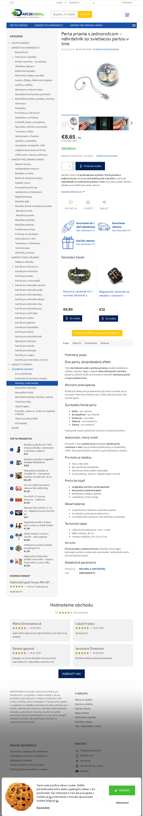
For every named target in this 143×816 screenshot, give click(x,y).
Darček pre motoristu (26, 271)
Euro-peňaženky (23, 374)
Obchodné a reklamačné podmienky (29, 751)
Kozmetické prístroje (26, 187)
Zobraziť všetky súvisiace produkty (97, 333)
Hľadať (85, 14)
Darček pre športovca (26, 266)
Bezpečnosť (21, 52)
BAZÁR (15, 428)
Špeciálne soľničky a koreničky (31, 127)
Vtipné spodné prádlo (26, 418)
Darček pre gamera (25, 322)
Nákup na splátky (84, 700)
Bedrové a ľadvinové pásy (28, 178)
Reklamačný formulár (21, 760)
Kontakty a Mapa (83, 722)
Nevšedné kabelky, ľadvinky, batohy (34, 397)
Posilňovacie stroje (25, 229)
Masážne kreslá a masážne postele (33, 206)
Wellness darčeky (24, 262)
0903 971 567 (86, 755)
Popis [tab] (66, 343)
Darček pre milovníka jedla (29, 290)
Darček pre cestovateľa (27, 281)
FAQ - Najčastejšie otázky (88, 726)
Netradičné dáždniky (26, 388)
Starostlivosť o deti (25, 238)
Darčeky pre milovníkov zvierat (31, 360)
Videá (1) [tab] (77, 343)
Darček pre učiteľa (24, 346)
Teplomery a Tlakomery (27, 243)
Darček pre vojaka (24, 355)
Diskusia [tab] (105, 343)
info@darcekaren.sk (90, 750)
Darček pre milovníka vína (28, 304)
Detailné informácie (71, 192)
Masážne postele (25, 215)
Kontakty (74, 2)
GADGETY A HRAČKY (22, 364)
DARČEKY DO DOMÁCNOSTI (26, 48)
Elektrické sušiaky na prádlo (29, 75)
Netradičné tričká (24, 392)
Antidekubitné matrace (27, 169)
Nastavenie (43, 807)
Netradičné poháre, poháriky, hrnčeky (35, 99)
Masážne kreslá (24, 211)
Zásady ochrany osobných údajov (27, 765)
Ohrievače (20, 103)
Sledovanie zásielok (85, 717)
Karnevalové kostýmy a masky (31, 378)
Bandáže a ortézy (24, 173)
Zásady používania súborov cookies (28, 769)
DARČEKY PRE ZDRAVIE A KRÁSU (28, 159)
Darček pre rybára (24, 318)
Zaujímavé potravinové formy (30, 150)
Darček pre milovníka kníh (28, 336)
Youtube (84, 771)
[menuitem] (18, 25)
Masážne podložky (25, 220)
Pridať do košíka (92, 165)
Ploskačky (20, 108)
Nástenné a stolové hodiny (29, 89)
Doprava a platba (84, 704)
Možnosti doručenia (107, 156)
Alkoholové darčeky (25, 341)
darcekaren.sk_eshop (91, 766)
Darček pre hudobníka (26, 327)
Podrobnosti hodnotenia (106, 49)
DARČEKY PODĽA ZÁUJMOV (25, 257)
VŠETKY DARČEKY (21, 43)
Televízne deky (23, 402)
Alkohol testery (23, 164)
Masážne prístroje (24, 225)
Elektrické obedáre (25, 71)
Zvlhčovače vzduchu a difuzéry (31, 155)
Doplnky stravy (23, 183)
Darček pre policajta (25, 350)
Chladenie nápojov (24, 66)
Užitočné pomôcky (25, 253)
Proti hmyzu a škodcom (27, 113)
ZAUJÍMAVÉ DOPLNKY (22, 369)
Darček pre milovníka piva (28, 308)
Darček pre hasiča (24, 332)
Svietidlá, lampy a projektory (30, 122)
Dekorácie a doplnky (25, 57)
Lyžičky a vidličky (24, 85)
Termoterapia (22, 248)
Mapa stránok (82, 713)
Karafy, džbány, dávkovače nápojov (33, 80)
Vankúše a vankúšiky (25, 141)
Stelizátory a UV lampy (26, 117)
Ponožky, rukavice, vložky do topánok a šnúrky (35, 412)
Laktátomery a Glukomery (28, 192)
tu (50, 797)
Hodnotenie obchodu (71, 604)
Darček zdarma (83, 708)
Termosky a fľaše (24, 131)
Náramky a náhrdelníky (27, 383)
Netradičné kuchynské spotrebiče (33, 94)
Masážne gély (22, 201)
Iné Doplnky (21, 423)
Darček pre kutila (24, 276)
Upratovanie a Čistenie (27, 136)
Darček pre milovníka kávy (28, 294)
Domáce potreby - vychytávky (30, 61)
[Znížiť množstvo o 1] (74, 168)
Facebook (85, 761)
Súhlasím (124, 790)
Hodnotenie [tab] (91, 343)
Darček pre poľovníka (26, 313)
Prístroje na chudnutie (26, 234)
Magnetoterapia (23, 197)
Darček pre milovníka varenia (30, 285)
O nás (59, 2)
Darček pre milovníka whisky (30, 299)
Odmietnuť (122, 803)
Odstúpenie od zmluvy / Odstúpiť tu (28, 756)
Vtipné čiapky (22, 406)
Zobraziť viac (71, 673)
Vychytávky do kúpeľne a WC (30, 145)
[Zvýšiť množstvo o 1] (74, 164)
